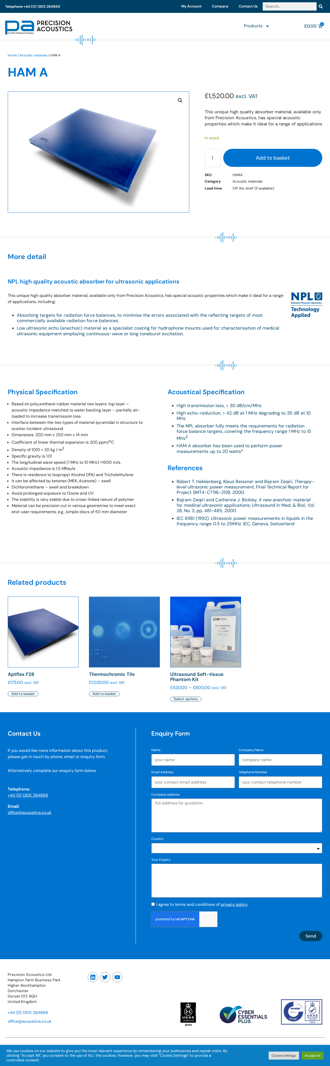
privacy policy (234, 904)
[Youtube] (117, 977)
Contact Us (248, 6)
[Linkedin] (93, 977)
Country (157, 839)
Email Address (162, 772)
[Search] (321, 6)
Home (12, 55)
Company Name (251, 750)
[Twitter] (105, 977)
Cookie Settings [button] (284, 1055)
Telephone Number (253, 772)
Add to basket (273, 157)
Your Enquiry (160, 859)
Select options (186, 699)
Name (155, 750)
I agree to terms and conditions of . (202, 904)
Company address (165, 794)
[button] (180, 100)
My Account (191, 6)
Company (220, 6)
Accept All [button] (312, 1055)
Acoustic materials (33, 55)
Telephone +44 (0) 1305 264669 (32, 6)
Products (253, 26)
